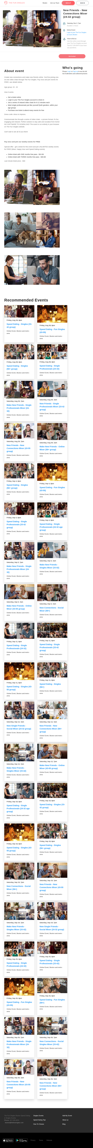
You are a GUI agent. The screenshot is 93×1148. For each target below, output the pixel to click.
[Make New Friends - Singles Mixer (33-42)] (52, 550)
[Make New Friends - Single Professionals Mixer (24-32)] (19, 389)
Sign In (82, 3)
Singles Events (38, 1115)
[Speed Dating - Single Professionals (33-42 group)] (19, 508)
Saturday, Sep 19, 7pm (15, 882)
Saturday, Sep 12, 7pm (15, 722)
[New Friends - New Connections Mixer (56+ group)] (52, 710)
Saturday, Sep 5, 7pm (15, 562)
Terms (41, 1140)
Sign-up (75, 71)
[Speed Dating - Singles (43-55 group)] (19, 671)
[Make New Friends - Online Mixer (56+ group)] (52, 431)
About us (65, 1120)
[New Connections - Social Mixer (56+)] (52, 592)
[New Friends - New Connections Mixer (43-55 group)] (19, 431)
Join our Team (54, 3)
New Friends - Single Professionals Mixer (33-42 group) (52, 406)
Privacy (33, 1140)
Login (69, 71)
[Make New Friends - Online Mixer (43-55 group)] (19, 591)
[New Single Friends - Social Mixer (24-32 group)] (19, 710)
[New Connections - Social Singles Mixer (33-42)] (52, 1026)
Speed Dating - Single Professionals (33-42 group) (17, 524)
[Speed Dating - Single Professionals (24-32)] (52, 351)
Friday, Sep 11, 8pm (14, 641)
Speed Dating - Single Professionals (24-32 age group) (51, 527)
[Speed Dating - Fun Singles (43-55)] (52, 314)
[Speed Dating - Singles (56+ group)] (19, 351)
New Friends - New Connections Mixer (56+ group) (51, 729)
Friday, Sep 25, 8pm (14, 959)
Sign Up (68, 3)
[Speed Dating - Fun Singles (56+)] (52, 985)
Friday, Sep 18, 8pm (14, 802)
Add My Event (67, 1115)
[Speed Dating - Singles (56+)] (52, 670)
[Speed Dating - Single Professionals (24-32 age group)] (52, 509)
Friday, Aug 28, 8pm (14, 320)
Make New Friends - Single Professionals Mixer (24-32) (19, 408)
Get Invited (72, 56)
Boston (45, 3)
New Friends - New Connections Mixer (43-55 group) (18, 448)
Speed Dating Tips (39, 1120)
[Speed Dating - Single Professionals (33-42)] (52, 947)
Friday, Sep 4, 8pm (14, 481)
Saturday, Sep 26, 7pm (15, 1037)
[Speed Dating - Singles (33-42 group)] (19, 311)
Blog (63, 1124)
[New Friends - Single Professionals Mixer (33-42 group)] (52, 389)
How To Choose (38, 1124)
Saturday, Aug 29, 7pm (15, 401)
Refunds (49, 1140)
